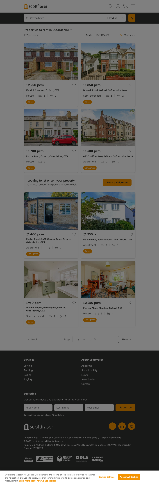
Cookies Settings (106, 476)
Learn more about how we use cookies (37, 481)
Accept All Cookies (129, 476)
